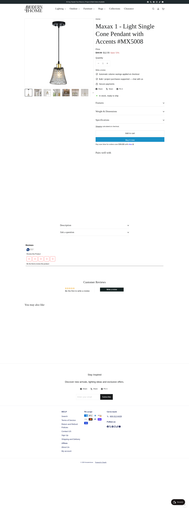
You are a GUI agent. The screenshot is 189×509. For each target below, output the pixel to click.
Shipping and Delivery (71, 439)
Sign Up (65, 435)
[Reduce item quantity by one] (98, 63)
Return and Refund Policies (70, 425)
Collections (114, 8)
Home (98, 19)
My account (66, 451)
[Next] (92, 93)
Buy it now (130, 140)
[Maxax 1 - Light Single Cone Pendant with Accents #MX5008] (130, 164)
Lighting (59, 8)
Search (65, 416)
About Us (65, 447)
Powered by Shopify (101, 462)
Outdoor (74, 8)
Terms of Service (69, 420)
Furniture (88, 8)
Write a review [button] (112, 289)
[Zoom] (59, 53)
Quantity (99, 58)
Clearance (129, 8)
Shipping (99, 126)
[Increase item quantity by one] (107, 63)
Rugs (101, 8)
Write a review (101, 70)
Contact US (66, 431)
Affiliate (65, 443)
